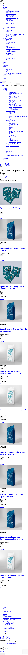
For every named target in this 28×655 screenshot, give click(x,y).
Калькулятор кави (7, 626)
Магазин (5, 7)
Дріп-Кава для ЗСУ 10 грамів (12, 208)
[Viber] (1, 165)
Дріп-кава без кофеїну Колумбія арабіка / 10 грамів (13, 288)
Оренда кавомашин (11, 71)
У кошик (2, 218)
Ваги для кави (9, 41)
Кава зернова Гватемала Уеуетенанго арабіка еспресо (11, 538)
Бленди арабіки (10, 10)
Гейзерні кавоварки (11, 42)
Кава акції (5, 615)
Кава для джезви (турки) (12, 18)
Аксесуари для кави (11, 120)
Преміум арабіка (10, 26)
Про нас (8, 67)
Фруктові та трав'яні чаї (12, 35)
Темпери (8, 57)
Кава (7, 90)
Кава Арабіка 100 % (11, 14)
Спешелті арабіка (10, 27)
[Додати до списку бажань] (1, 213)
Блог (4, 606)
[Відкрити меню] (10, 82)
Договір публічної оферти (9, 619)
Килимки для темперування (13, 49)
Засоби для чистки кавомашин (14, 143)
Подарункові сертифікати (12, 146)
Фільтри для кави (10, 58)
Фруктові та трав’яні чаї (15, 117)
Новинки (5, 76)
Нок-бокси (8, 50)
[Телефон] (4, 651)
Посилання (6, 644)
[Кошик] (8, 82)
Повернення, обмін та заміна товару (12, 618)
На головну (3, 177)
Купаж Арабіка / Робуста (12, 23)
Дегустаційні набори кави (12, 11)
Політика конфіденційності (10, 643)
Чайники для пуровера (12, 59)
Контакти (5, 78)
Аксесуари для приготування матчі (15, 34)
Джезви (8, 43)
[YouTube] (9, 165)
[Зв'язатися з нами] (2, 654)
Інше (7, 46)
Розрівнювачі (9, 54)
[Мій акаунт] (1, 82)
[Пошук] (3, 82)
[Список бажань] (6, 82)
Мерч (7, 144)
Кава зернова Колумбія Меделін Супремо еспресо (13, 453)
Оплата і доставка (7, 616)
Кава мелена (9, 19)
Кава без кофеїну (10, 15)
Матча (7, 32)
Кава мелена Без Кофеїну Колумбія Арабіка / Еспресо (11, 372)
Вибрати (2, 260)
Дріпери (8, 45)
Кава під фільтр (10, 22)
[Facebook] (7, 165)
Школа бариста (7, 74)
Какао (7, 31)
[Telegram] (3, 165)
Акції (4, 77)
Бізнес (4, 66)
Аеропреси (9, 39)
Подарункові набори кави (12, 24)
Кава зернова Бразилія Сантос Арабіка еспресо (12, 496)
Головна (5, 6)
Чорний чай (9, 36)
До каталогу (9, 177)
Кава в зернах (9, 16)
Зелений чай (9, 30)
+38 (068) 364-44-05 (5, 163)
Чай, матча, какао (10, 111)
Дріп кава (8, 12)
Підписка (5, 65)
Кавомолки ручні (10, 47)
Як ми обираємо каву (8, 622)
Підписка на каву (7, 627)
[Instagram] (5, 165)
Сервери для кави (10, 55)
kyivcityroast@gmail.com (6, 636)
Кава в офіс (9, 70)
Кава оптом (9, 69)
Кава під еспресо (10, 20)
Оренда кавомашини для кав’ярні (14, 73)
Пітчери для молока (11, 51)
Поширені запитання (8, 628)
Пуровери (8, 53)
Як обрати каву (7, 624)
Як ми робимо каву (8, 623)
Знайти (18, 84)
